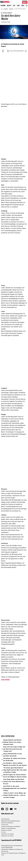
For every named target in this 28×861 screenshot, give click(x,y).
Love (18, 5)
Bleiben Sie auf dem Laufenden (10, 803)
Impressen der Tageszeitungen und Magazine (13, 853)
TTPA (2, 855)
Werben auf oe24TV (6, 830)
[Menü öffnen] (26, 5)
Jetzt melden (5, 679)
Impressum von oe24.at (7, 834)
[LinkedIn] (15, 809)
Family (23, 5)
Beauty (9, 5)
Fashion (3, 5)
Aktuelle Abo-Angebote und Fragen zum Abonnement (12, 850)
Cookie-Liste (4, 825)
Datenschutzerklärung (7, 823)
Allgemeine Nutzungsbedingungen (10, 821)
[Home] (1, 9)
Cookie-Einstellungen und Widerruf (10, 827)
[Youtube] (11, 809)
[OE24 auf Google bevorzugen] (26, 51)
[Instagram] (7, 809)
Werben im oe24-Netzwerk (8, 828)
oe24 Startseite (5, 819)
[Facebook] (2, 809)
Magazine (6, 9)
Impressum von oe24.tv (7, 836)
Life (14, 5)
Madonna (11, 9)
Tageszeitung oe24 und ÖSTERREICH (11, 840)
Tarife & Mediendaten (7, 848)
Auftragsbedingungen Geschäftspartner (12, 846)
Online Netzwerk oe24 (7, 813)
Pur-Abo (3, 832)
